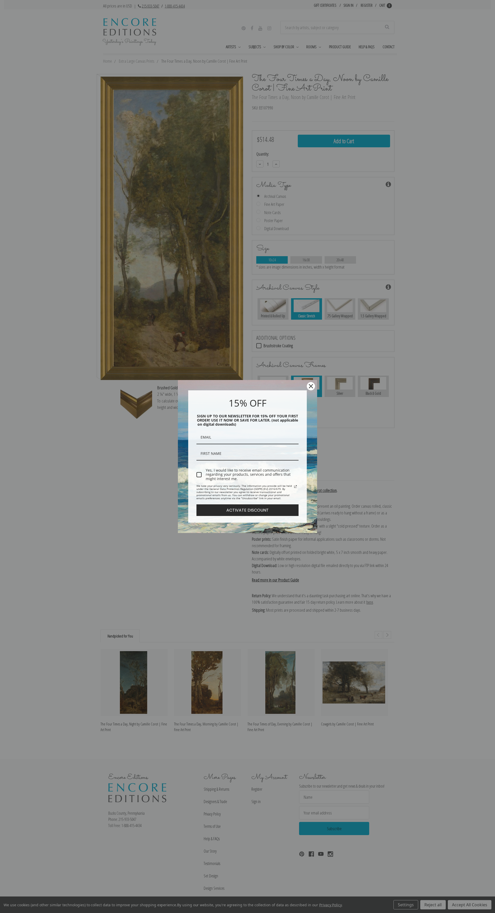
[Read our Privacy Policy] (295, 486)
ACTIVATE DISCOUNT (247, 510)
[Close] (311, 386)
